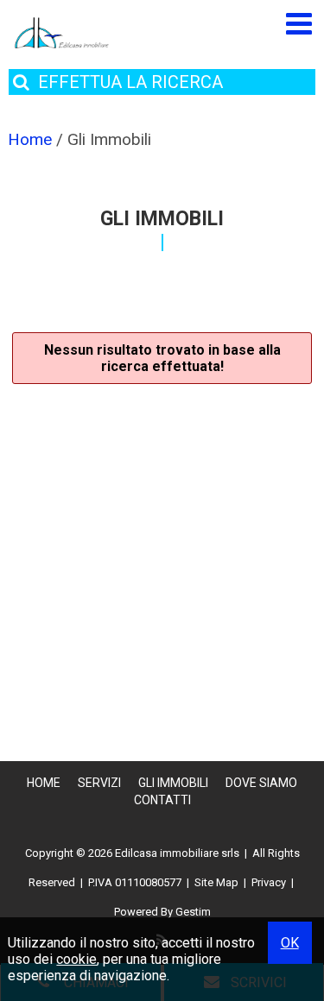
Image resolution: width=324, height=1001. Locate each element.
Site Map (216, 882)
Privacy (268, 882)
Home (43, 783)
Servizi (99, 783)
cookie (76, 959)
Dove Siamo (261, 783)
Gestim (193, 911)
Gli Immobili (173, 783)
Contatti (162, 800)
